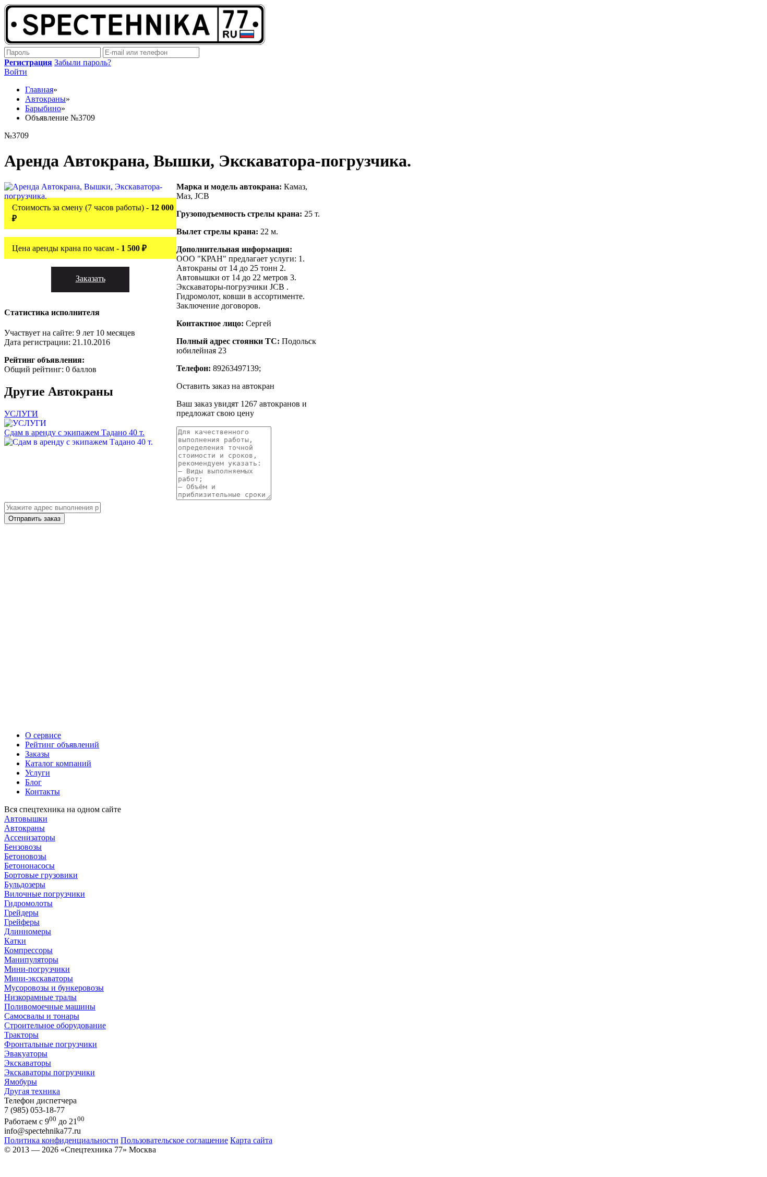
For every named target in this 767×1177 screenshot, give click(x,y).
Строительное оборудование (55, 1025)
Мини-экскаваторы (38, 978)
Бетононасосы (29, 865)
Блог (33, 782)
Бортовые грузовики (41, 875)
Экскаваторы (27, 1063)
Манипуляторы (31, 959)
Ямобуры (20, 1081)
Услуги (37, 772)
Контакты (42, 791)
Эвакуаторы (25, 1053)
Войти (15, 71)
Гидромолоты (28, 903)
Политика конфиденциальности (61, 1140)
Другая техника (32, 1091)
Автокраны (24, 828)
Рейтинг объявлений (62, 744)
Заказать (90, 278)
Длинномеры (27, 931)
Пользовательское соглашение (174, 1140)
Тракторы (21, 1034)
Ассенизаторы (29, 837)
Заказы (37, 754)
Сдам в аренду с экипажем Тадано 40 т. (74, 432)
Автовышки (25, 818)
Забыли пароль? (82, 62)
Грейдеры (21, 912)
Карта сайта (251, 1140)
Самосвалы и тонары (41, 1016)
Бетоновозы (25, 856)
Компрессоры (28, 950)
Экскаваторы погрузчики (49, 1072)
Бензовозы (23, 846)
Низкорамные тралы (40, 997)
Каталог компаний (58, 763)
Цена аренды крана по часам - (79, 248)
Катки (15, 940)
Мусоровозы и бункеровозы (54, 987)
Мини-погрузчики (37, 969)
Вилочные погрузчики (44, 893)
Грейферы (22, 922)
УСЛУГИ (21, 413)
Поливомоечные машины (49, 1006)
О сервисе (43, 735)
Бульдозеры (24, 884)
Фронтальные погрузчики (50, 1044)
